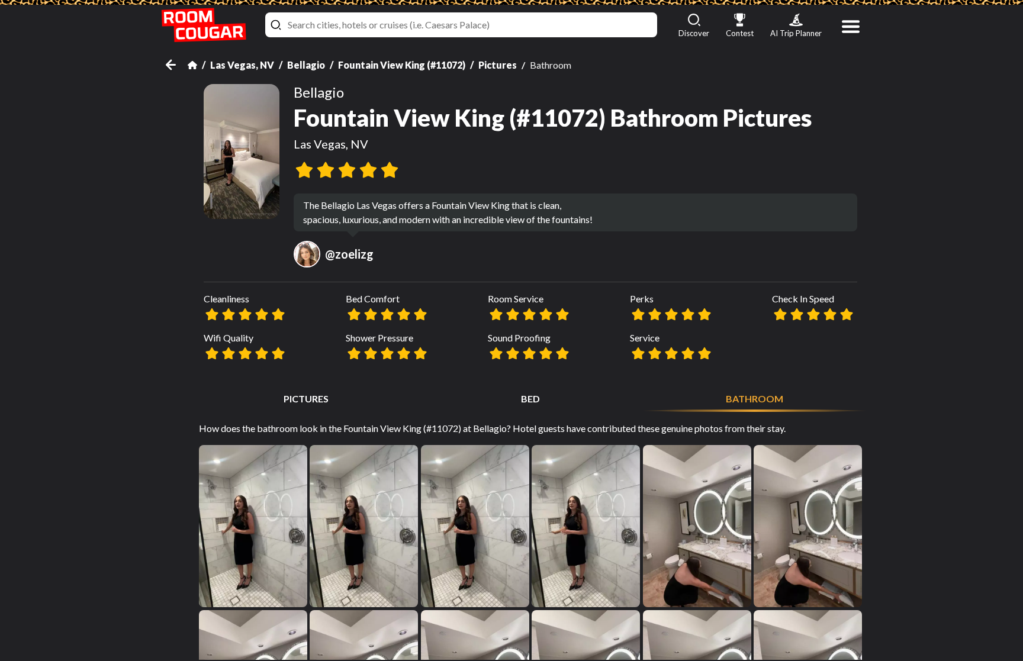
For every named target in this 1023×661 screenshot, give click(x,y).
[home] (203, 25)
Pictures (497, 64)
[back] (177, 64)
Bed (530, 398)
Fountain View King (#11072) (401, 64)
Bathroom (754, 398)
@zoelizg (349, 254)
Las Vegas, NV (242, 64)
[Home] (192, 65)
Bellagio (306, 64)
